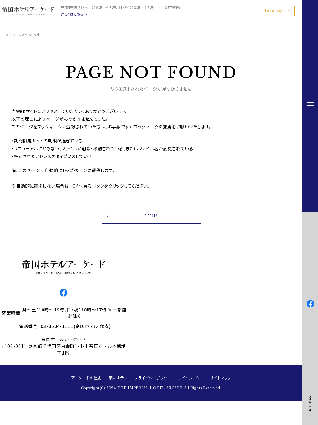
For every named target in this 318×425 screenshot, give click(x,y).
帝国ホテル (118, 377)
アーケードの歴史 (86, 377)
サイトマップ (220, 377)
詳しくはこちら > (74, 14)
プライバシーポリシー (153, 377)
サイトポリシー (191, 377)
